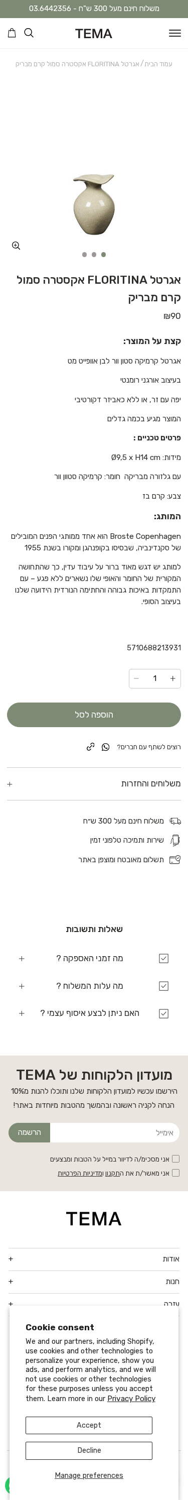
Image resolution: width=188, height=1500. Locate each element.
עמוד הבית (158, 64)
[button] (175, 33)
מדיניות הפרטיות (80, 1173)
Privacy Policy (131, 1398)
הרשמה (29, 1132)
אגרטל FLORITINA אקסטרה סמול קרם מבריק (77, 64)
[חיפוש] (29, 33)
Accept (89, 1425)
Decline (89, 1450)
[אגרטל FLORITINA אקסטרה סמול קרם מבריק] (94, 167)
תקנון (112, 1173)
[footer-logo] (94, 1218)
